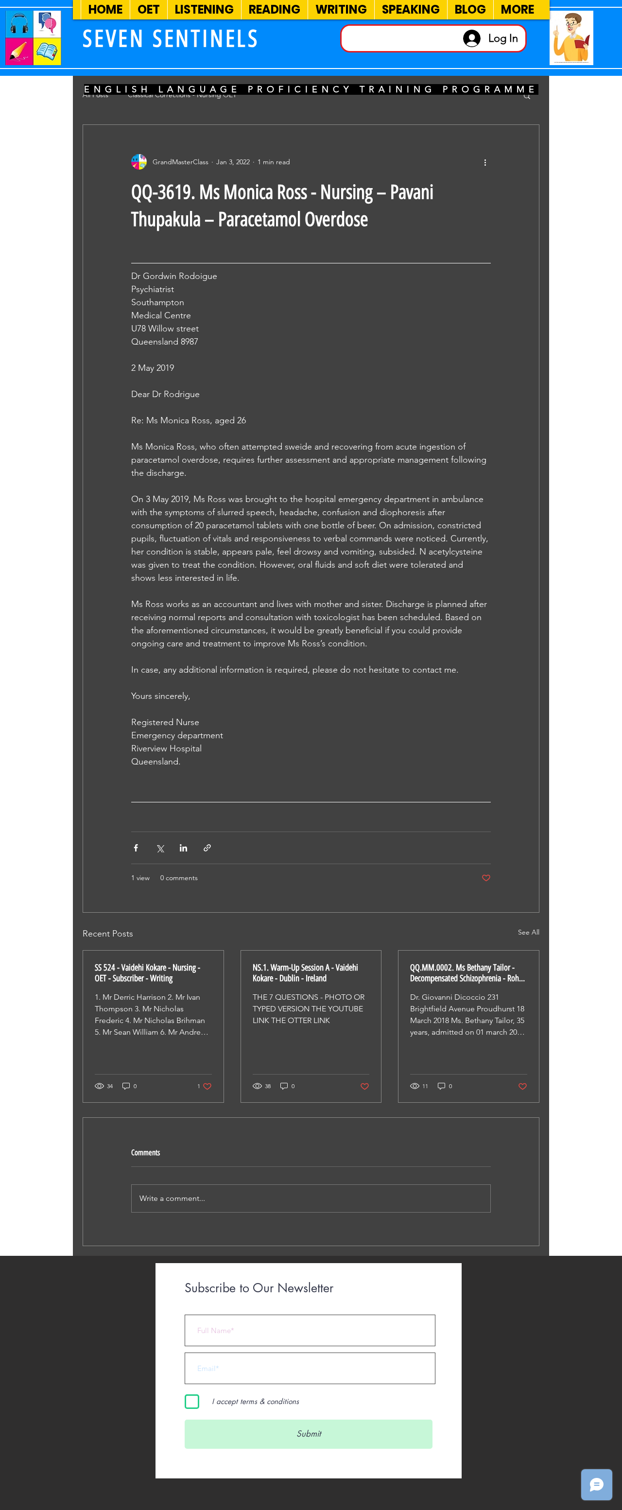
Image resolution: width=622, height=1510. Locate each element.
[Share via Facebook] (135, 847)
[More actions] (485, 162)
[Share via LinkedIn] (183, 847)
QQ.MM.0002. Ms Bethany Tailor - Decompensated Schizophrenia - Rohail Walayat (468, 973)
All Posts (95, 94)
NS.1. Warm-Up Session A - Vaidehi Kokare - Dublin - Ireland (305, 973)
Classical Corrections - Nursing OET (182, 94)
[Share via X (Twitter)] (159, 847)
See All (528, 932)
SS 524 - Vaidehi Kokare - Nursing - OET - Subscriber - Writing (147, 973)
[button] (527, 95)
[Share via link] (207, 847)
